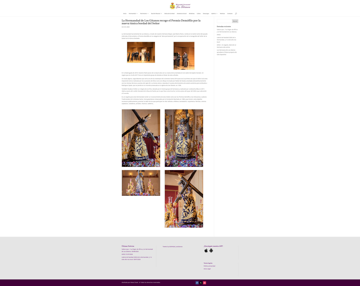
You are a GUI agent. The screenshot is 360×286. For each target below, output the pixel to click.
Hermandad (132, 13)
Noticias (222, 13)
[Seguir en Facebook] (197, 282)
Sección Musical (155, 13)
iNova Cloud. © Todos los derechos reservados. (145, 282)
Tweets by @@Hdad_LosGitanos (173, 246)
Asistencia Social (182, 13)
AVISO (219, 35)
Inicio (124, 13)
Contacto (229, 13)
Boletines (191, 13)
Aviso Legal (207, 269)
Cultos (199, 13)
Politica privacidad (209, 266)
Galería (213, 13)
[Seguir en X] (200, 282)
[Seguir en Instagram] (204, 282)
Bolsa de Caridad (169, 13)
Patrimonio (143, 13)
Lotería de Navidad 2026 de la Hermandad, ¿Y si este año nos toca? (226, 40)
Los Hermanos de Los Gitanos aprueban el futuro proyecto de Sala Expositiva (227, 52)
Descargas (206, 13)
